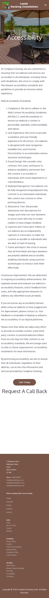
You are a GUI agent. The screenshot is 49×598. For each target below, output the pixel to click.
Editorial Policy (11, 550)
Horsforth (9, 502)
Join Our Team (11, 525)
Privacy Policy (11, 541)
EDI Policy (9, 571)
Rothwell (9, 509)
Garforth (9, 512)
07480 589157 (16, 477)
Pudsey (8, 505)
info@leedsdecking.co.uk (14, 480)
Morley (8, 498)
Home (8, 523)
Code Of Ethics (11, 555)
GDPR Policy (10, 565)
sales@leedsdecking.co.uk (15, 483)
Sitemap (9, 531)
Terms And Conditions (14, 547)
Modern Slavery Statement (15, 568)
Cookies (9, 544)
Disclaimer (9, 576)
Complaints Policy (12, 552)
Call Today (24, 382)
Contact (9, 528)
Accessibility (10, 574)
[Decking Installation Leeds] (20, 5)
